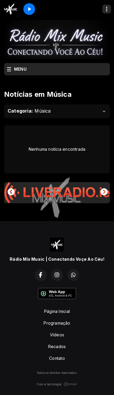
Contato (57, 358)
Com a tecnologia (49, 384)
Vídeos (57, 334)
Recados (57, 346)
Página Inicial (57, 311)
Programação (57, 323)
